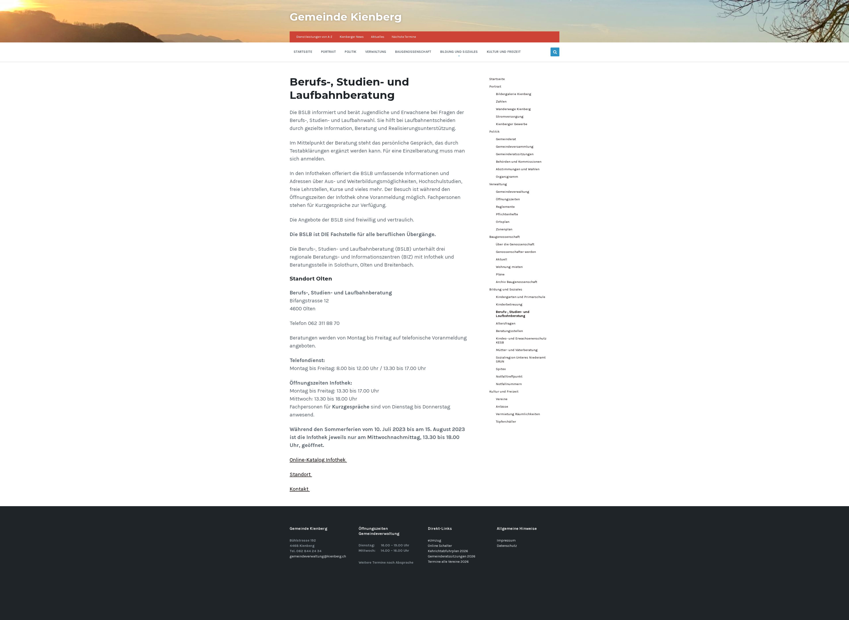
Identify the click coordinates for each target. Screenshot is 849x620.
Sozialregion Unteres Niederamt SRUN (521, 359)
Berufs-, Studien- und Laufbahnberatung (512, 314)
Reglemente (505, 207)
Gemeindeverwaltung (512, 192)
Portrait (495, 86)
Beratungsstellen (509, 331)
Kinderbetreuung (509, 304)
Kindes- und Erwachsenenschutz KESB (521, 340)
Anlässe (502, 406)
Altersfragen (505, 323)
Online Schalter (440, 546)
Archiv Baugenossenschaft (516, 282)
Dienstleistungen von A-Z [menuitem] (314, 37)
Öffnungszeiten (508, 199)
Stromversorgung (510, 116)
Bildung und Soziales (505, 289)
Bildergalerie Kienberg (513, 94)
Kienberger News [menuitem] (352, 37)
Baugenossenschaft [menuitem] (413, 52)
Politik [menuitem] (350, 52)
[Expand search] (555, 52)
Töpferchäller (506, 422)
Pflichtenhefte (507, 214)
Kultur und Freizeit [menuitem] (504, 52)
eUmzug (434, 540)
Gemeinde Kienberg (346, 16)
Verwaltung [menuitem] (375, 52)
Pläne (500, 274)
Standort (301, 474)
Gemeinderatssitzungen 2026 (451, 556)
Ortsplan (502, 222)
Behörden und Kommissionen (518, 162)
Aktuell (501, 259)
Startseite (497, 79)
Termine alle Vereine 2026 (448, 561)
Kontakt (300, 489)
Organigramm (507, 177)
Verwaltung (498, 184)
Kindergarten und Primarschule (520, 297)
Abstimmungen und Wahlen (517, 169)
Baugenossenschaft (504, 237)
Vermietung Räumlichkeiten (518, 414)
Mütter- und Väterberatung (517, 350)
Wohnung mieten (509, 267)
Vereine (501, 399)
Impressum (506, 540)
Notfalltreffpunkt (509, 376)
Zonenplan (504, 229)
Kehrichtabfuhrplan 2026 (448, 551)
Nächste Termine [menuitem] (404, 37)
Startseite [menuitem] (303, 52)
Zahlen (501, 101)
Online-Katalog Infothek (318, 460)
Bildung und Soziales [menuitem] (459, 52)
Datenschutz (507, 546)
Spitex (501, 369)
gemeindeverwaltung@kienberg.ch (318, 556)
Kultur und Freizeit (503, 391)
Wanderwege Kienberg (513, 109)
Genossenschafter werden (516, 252)
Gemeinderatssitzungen (514, 154)
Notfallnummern (509, 384)
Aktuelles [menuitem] (377, 37)
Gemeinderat (506, 139)
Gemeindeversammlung (514, 147)
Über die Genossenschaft (515, 244)
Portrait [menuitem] (328, 52)
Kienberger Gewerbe (511, 124)
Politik (494, 132)
